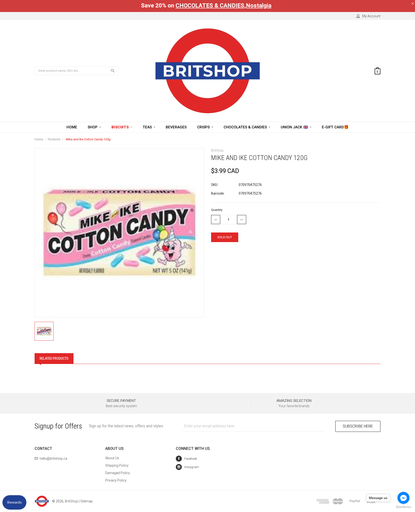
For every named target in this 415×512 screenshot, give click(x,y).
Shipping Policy (116, 465)
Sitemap (86, 501)
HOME (72, 127)
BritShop (71, 501)
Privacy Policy (116, 480)
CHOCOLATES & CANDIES (210, 5)
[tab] (54, 358)
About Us (112, 458)
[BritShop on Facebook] (186, 459)
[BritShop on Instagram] (187, 467)
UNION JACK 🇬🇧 (295, 127)
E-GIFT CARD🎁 (335, 127)
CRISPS (204, 127)
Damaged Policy (117, 473)
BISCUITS (120, 127)
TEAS (148, 127)
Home (39, 139)
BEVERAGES (176, 127)
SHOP (93, 127)
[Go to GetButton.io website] (403, 507)
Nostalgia (258, 5)
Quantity (216, 210)
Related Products (54, 358)
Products (54, 139)
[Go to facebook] (403, 498)
